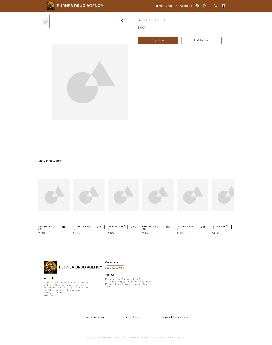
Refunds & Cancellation (153, 337)
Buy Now (158, 40)
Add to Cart (201, 40)
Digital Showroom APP (125, 337)
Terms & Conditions (177, 337)
